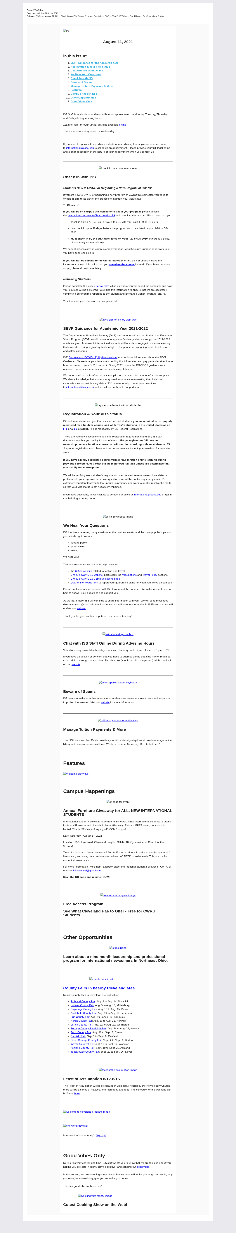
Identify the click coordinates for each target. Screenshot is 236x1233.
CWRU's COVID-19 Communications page (95, 578)
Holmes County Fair (82, 1005)
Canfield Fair (78, 1036)
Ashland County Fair (82, 1047)
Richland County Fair (83, 1001)
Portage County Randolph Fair (88, 1028)
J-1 (75, 428)
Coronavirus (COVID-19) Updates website (93, 357)
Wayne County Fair (82, 1043)
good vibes (143, 1166)
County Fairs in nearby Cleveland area (99, 988)
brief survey (101, 285)
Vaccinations (129, 574)
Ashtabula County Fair (84, 1013)
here (77, 1093)
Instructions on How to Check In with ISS (91, 215)
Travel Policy (150, 574)
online (122, 124)
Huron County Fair (81, 1020)
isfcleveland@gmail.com (87, 870)
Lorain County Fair (81, 1024)
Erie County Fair (80, 1016)
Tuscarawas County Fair (85, 1051)
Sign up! (101, 1135)
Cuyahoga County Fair (84, 1009)
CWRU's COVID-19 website (87, 574)
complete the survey (122, 264)
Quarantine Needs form (84, 582)
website (81, 608)
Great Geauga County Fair (86, 1040)
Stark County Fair (81, 1032)
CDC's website (83, 570)
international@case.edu (80, 147)
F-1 (65, 428)
